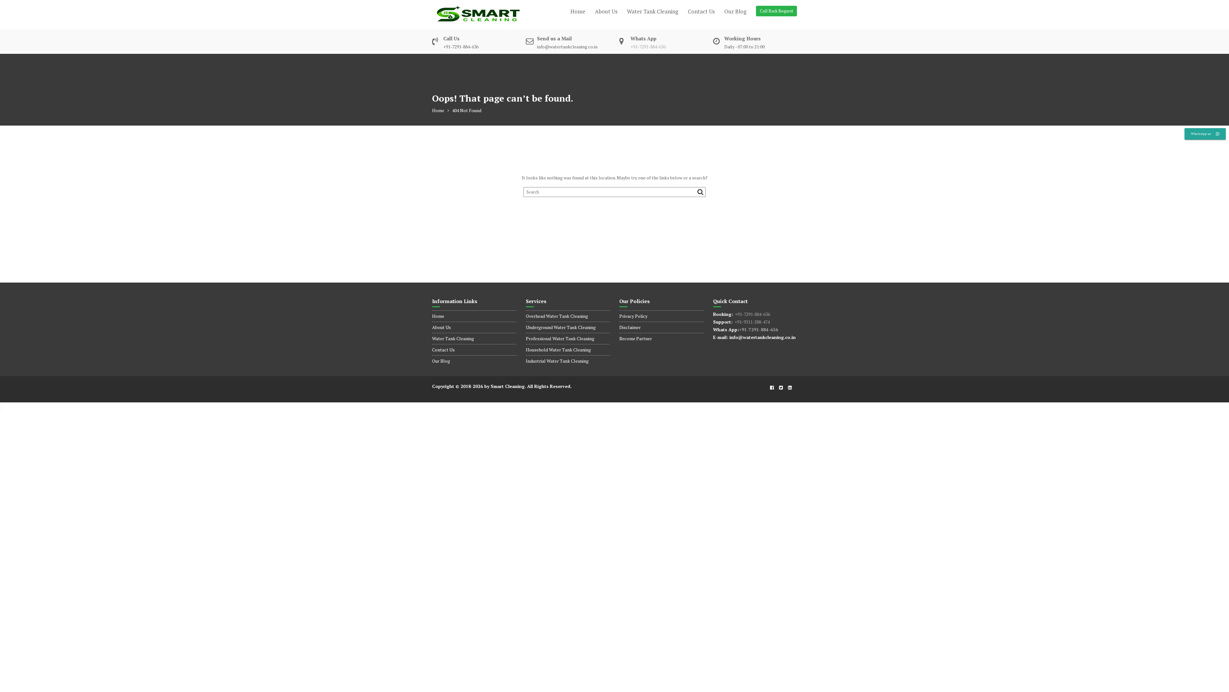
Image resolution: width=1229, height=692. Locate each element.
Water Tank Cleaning (652, 11)
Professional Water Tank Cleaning (560, 338)
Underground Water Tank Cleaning (561, 327)
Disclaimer (630, 327)
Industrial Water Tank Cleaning (557, 361)
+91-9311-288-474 (751, 322)
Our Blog (735, 11)
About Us (606, 11)
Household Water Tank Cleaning (558, 350)
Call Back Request (776, 11)
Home (577, 11)
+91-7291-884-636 (648, 47)
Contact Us (701, 11)
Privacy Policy (633, 316)
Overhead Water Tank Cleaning (557, 316)
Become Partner (635, 338)
